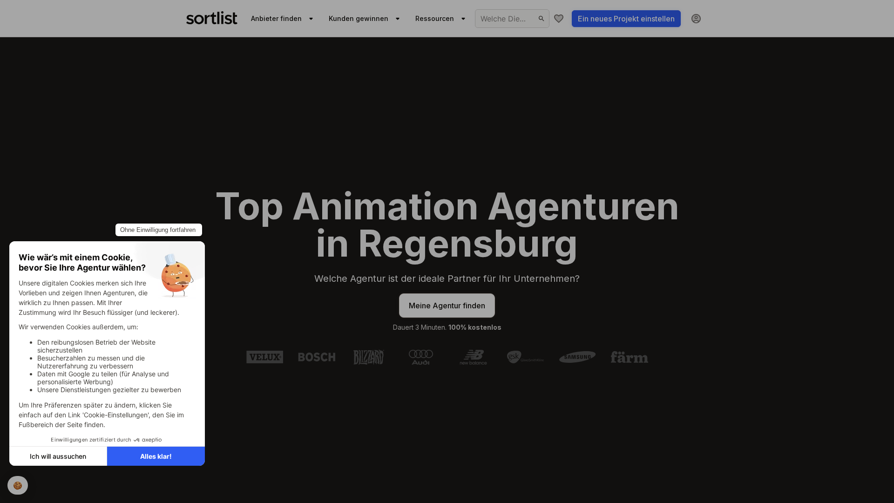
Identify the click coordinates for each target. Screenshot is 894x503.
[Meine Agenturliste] (558, 18)
